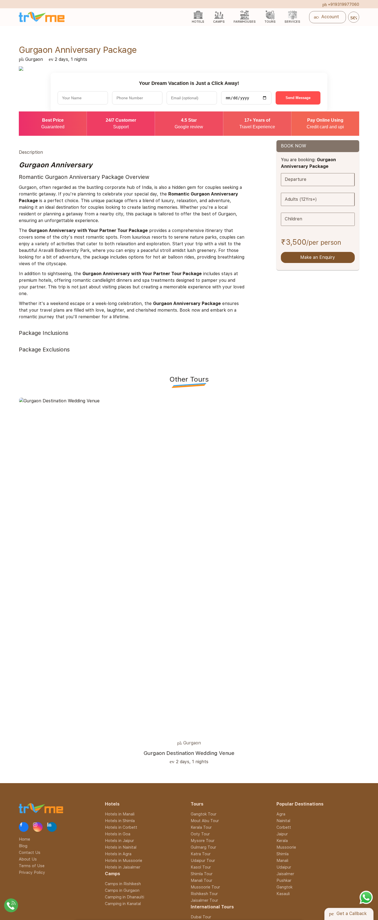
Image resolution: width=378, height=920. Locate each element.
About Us (28, 858)
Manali (282, 860)
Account (328, 17)
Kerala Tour (201, 827)
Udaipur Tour (203, 860)
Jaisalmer (285, 873)
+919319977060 (340, 4)
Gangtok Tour (203, 814)
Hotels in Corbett (121, 827)
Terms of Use (32, 865)
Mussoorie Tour (205, 887)
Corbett (283, 827)
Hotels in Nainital (120, 847)
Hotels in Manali (119, 814)
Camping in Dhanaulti (124, 897)
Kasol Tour (201, 867)
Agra (280, 814)
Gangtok (284, 887)
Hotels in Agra (118, 853)
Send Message (298, 98)
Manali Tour (201, 880)
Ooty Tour (200, 834)
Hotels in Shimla (120, 820)
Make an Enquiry (317, 257)
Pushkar (283, 880)
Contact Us (29, 852)
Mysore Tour (202, 840)
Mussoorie (286, 847)
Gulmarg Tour (203, 847)
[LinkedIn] (52, 827)
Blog (23, 845)
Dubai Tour (201, 916)
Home (24, 838)
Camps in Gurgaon (122, 890)
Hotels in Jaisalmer (122, 867)
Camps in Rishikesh (123, 883)
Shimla (282, 853)
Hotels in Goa (117, 834)
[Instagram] (38, 827)
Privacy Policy (32, 872)
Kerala (282, 840)
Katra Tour (201, 853)
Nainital (283, 820)
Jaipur (282, 834)
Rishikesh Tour (204, 893)
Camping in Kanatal (123, 903)
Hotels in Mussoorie (123, 860)
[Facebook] (24, 827)
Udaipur (283, 867)
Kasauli (283, 893)
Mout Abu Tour (205, 820)
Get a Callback (348, 913)
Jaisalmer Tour (204, 900)
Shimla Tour (202, 873)
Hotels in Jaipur (119, 840)
